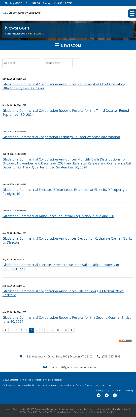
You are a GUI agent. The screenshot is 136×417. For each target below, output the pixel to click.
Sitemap (130, 390)
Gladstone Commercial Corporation (27, 379)
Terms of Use (109, 412)
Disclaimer (117, 390)
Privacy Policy (102, 390)
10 (58, 330)
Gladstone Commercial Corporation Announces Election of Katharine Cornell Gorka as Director (67, 240)
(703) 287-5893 (111, 356)
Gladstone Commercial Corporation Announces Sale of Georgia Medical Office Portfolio (63, 293)
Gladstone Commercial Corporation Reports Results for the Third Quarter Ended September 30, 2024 (65, 112)
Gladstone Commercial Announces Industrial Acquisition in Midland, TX (58, 216)
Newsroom (19, 33)
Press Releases (36, 33)
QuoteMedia (40, 409)
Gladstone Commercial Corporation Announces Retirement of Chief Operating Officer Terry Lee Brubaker (63, 86)
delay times (107, 409)
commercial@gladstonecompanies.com (73, 367)
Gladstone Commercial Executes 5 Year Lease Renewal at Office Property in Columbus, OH (60, 266)
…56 (65, 330)
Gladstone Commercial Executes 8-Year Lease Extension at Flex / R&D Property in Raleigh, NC (65, 191)
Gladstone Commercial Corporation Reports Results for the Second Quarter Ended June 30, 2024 (67, 319)
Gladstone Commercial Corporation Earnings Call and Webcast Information (61, 137)
